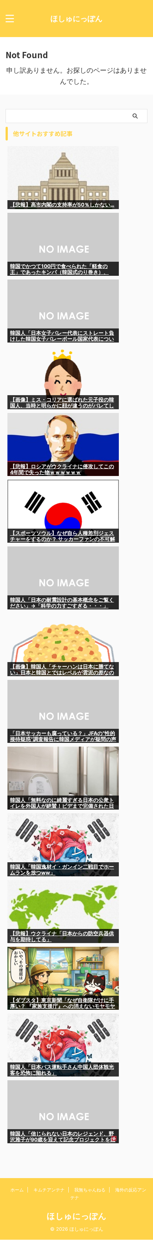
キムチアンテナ (49, 1190)
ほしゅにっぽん (76, 18)
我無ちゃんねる (89, 1190)
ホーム (17, 1190)
